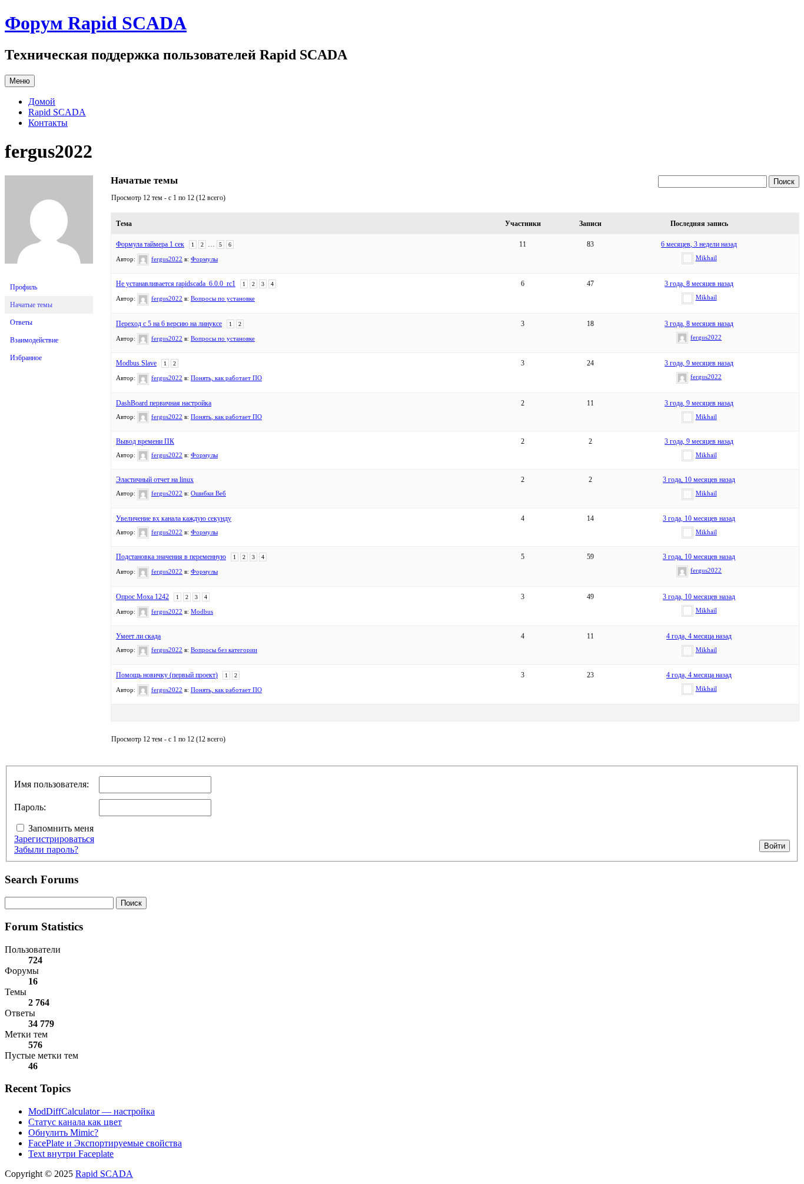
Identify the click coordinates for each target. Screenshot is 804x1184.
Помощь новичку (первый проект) (167, 675)
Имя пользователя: (51, 784)
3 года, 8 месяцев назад (699, 284)
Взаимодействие (34, 340)
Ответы (21, 322)
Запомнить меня (61, 828)
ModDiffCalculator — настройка (91, 1111)
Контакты (48, 123)
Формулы (204, 258)
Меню (19, 81)
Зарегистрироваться (54, 839)
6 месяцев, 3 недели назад (699, 244)
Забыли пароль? (46, 849)
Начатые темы (31, 305)
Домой (41, 102)
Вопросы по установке (223, 298)
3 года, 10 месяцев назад (699, 479)
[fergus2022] (49, 273)
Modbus (202, 611)
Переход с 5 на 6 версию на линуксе (169, 324)
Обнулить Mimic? (63, 1133)
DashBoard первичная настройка (163, 403)
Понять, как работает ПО (226, 377)
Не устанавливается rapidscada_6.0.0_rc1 (175, 284)
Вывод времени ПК (145, 441)
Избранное (26, 358)
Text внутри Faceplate (71, 1154)
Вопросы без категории (224, 649)
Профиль (23, 287)
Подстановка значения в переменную (171, 557)
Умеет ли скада (138, 636)
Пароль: (30, 807)
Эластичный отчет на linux (155, 479)
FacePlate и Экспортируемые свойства (105, 1143)
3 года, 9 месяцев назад (699, 363)
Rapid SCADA (57, 112)
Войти (774, 846)
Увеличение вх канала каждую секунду (173, 518)
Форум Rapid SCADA (96, 23)
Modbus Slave (136, 363)
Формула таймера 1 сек (150, 244)
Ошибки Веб (208, 493)
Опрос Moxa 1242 (142, 597)
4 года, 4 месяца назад (699, 636)
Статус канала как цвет (75, 1122)
